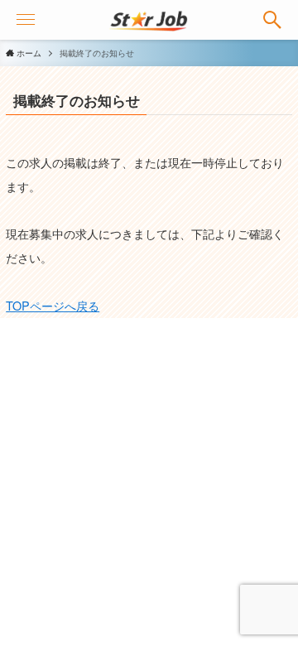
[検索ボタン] (272, 20)
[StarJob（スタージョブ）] (149, 20)
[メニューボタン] (26, 20)
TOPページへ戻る (52, 305)
